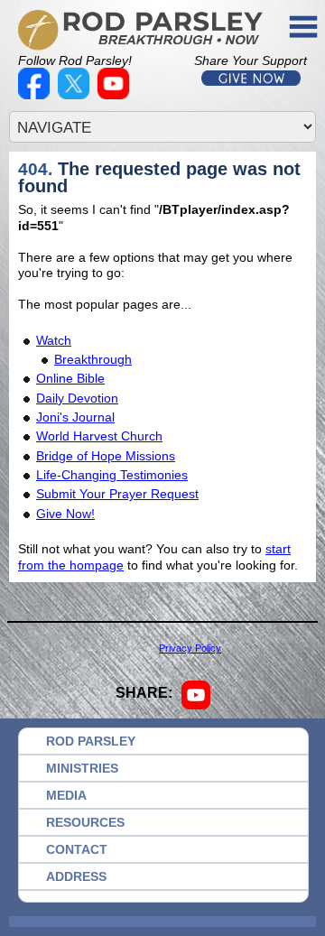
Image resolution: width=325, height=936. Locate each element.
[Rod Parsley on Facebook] (36, 95)
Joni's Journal (75, 417)
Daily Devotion (77, 398)
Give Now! (65, 513)
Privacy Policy (190, 648)
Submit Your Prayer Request (117, 494)
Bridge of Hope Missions (105, 456)
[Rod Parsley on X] (76, 95)
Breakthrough (93, 359)
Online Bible (70, 378)
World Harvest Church (99, 436)
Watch (53, 340)
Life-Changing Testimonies (112, 475)
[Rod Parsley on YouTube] (116, 95)
